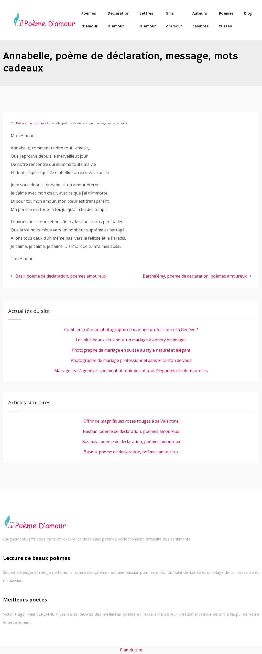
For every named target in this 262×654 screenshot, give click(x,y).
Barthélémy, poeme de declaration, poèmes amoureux (195, 276)
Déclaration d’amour (118, 20)
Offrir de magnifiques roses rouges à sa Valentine (131, 421)
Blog (248, 13)
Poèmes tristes (226, 20)
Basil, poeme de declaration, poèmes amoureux (60, 276)
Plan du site (131, 650)
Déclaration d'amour (30, 123)
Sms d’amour (174, 20)
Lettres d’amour (148, 20)
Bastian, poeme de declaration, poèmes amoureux (131, 431)
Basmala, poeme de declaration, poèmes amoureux (131, 441)
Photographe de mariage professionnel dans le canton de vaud (131, 360)
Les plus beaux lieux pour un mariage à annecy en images (131, 340)
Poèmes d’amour (89, 20)
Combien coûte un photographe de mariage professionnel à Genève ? (131, 329)
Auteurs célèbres (200, 20)
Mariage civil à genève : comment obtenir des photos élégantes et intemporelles (131, 370)
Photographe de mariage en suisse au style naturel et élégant (131, 350)
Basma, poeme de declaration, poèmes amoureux (131, 452)
